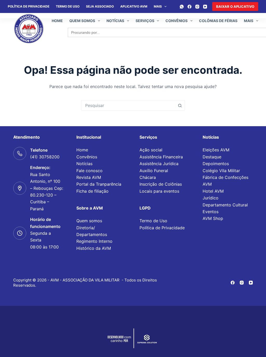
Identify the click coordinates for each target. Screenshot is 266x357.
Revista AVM (88, 177)
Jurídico (210, 197)
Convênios (176, 20)
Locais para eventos (159, 191)
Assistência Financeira (161, 156)
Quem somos (82, 20)
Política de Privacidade (162, 227)
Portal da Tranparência (98, 184)
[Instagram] (197, 7)
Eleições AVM (216, 149)
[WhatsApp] (182, 7)
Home (57, 20)
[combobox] (128, 105)
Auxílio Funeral (153, 170)
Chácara (147, 177)
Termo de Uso (67, 6)
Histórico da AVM (93, 248)
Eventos (210, 211)
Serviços (145, 20)
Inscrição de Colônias (160, 184)
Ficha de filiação (92, 191)
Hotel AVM (213, 191)
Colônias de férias (218, 20)
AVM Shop (213, 218)
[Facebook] (189, 7)
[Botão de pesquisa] (180, 105)
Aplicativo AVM (133, 6)
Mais (158, 6)
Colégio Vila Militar (221, 170)
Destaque (212, 156)
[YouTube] (205, 7)
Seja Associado (100, 6)
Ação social (150, 149)
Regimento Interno (94, 241)
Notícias (115, 20)
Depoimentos (216, 163)
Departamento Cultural (225, 204)
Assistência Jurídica (158, 163)
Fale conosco (89, 170)
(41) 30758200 (44, 156)
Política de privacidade (28, 6)
